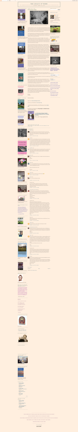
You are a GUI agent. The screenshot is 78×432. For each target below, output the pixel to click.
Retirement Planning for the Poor (36, 100)
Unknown (31, 222)
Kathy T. (31, 235)
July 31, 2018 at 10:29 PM (34, 174)
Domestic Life (32, 125)
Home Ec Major (21, 393)
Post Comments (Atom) (34, 270)
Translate (56, 76)
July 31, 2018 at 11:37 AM (34, 145)
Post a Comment (30, 267)
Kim (30, 256)
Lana (30, 137)
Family (35, 125)
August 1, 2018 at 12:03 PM (34, 187)
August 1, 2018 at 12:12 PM (34, 198)
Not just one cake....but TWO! (22, 391)
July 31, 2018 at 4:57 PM (34, 160)
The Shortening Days (21, 383)
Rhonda (31, 176)
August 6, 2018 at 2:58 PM (34, 254)
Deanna (31, 155)
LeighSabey (31, 147)
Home (42, 125)
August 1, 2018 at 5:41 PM (34, 215)
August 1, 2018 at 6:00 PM (34, 220)
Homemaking (45, 125)
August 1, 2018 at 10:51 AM (34, 180)
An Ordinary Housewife (21, 403)
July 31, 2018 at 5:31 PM (34, 170)
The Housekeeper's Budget (32, 9)
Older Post (49, 268)
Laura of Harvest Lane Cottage (33, 189)
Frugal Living (39, 125)
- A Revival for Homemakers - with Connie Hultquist (22, 406)
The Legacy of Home (39, 4)
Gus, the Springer (21, 394)
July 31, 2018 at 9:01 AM (34, 135)
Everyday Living (21, 388)
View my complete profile (54, 22)
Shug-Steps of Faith (21, 390)
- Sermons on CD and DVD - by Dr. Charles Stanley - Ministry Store (22, 330)
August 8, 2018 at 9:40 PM (34, 265)
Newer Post (29, 268)
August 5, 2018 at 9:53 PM (34, 233)
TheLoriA (31, 130)
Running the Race (21, 386)
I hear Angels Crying (39, 102)
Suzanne (31, 172)
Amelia (31, 162)
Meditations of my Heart (22, 385)
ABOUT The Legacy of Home (54, 12)
